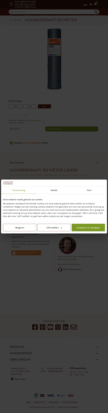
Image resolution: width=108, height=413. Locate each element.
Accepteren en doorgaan (88, 227)
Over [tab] (89, 190)
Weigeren (19, 227)
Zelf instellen (52, 227)
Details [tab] (54, 190)
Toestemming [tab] (18, 190)
